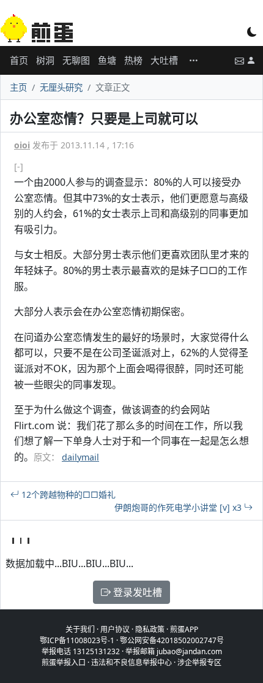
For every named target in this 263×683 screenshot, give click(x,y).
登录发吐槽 (136, 592)
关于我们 (80, 629)
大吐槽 (164, 60)
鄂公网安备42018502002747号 (172, 640)
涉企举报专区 (199, 662)
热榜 (133, 60)
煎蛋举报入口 (64, 662)
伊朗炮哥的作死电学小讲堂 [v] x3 (179, 507)
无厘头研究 (61, 87)
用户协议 (115, 629)
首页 (19, 60)
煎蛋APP (184, 629)
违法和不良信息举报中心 (131, 662)
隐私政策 (150, 629)
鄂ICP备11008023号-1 (77, 640)
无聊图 (76, 60)
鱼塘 (107, 60)
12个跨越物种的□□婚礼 (67, 494)
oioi (22, 145)
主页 (18, 87)
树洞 (45, 60)
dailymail (80, 457)
